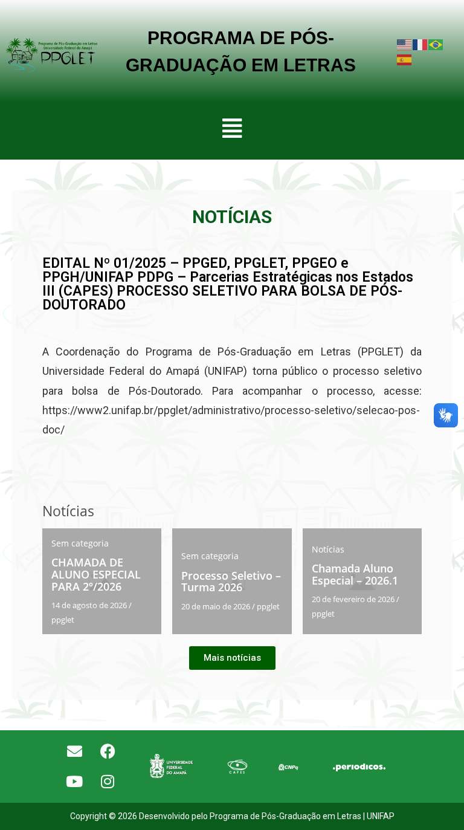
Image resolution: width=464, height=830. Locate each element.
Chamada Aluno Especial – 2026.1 (355, 574)
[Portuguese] (436, 44)
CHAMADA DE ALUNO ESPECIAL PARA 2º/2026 (96, 574)
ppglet (62, 619)
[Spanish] (405, 59)
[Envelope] (74, 751)
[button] (232, 128)
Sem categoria (80, 543)
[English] (405, 44)
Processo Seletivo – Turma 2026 (231, 581)
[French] (420, 44)
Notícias (328, 549)
